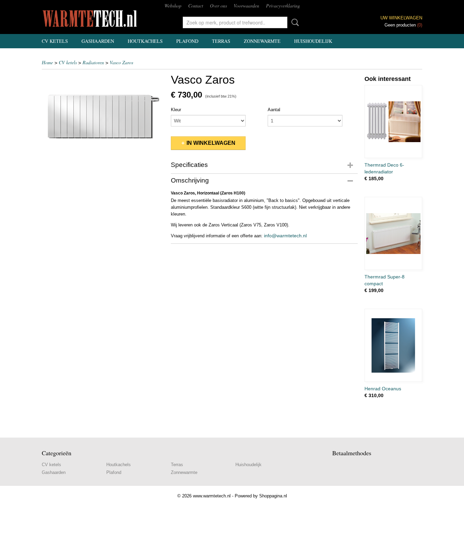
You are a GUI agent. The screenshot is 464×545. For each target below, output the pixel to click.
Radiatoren (93, 62)
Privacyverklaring (283, 5)
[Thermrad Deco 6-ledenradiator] (393, 121)
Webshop (172, 5)
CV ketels (55, 41)
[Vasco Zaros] (103, 116)
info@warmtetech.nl (285, 235)
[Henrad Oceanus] (393, 345)
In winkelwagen (210, 143)
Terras (221, 41)
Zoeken (294, 22)
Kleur (176, 109)
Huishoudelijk (313, 41)
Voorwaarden (246, 5)
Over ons (218, 5)
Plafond (187, 41)
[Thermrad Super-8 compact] (393, 233)
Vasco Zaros (121, 62)
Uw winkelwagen (401, 17)
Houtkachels (145, 41)
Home (47, 62)
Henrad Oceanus (382, 388)
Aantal (274, 109)
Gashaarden (98, 41)
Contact (195, 5)
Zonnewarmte (262, 41)
